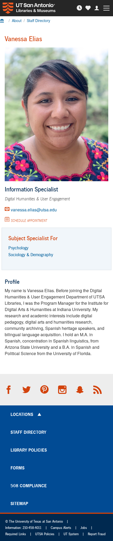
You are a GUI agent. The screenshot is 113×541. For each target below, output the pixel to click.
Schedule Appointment (29, 221)
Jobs (83, 528)
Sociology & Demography (30, 254)
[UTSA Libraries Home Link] (27, 8)
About (17, 20)
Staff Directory (38, 20)
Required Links (15, 534)
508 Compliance (29, 485)
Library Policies (29, 450)
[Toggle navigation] (107, 8)
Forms (17, 467)
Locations (22, 414)
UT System (71, 534)
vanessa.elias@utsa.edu (34, 210)
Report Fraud (97, 534)
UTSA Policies (44, 534)
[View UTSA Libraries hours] (80, 8)
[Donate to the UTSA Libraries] (88, 8)
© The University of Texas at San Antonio (34, 521)
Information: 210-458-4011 (23, 528)
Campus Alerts (61, 528)
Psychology (18, 247)
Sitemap (19, 503)
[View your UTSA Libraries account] (97, 8)
